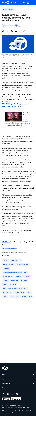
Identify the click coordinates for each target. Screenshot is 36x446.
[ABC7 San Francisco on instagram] (12, 394)
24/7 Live (13, 2)
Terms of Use (5, 409)
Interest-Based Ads (14, 409)
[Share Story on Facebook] (3, 31)
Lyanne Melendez (9, 25)
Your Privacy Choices (15, 405)
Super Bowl (25, 66)
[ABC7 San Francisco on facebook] (3, 394)
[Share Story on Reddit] (11, 31)
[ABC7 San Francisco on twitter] (8, 394)
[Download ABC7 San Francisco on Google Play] (16, 398)
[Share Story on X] (7, 31)
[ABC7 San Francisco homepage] (7, 2)
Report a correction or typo (9, 248)
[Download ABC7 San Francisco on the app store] (6, 398)
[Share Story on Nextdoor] (15, 31)
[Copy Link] (24, 31)
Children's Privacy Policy (8, 407)
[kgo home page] (5, 368)
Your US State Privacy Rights (22, 407)
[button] (3, 2)
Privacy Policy (5, 405)
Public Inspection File (25, 409)
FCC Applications (6, 410)
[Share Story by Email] (20, 31)
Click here (6, 242)
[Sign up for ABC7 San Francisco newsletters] (17, 394)
